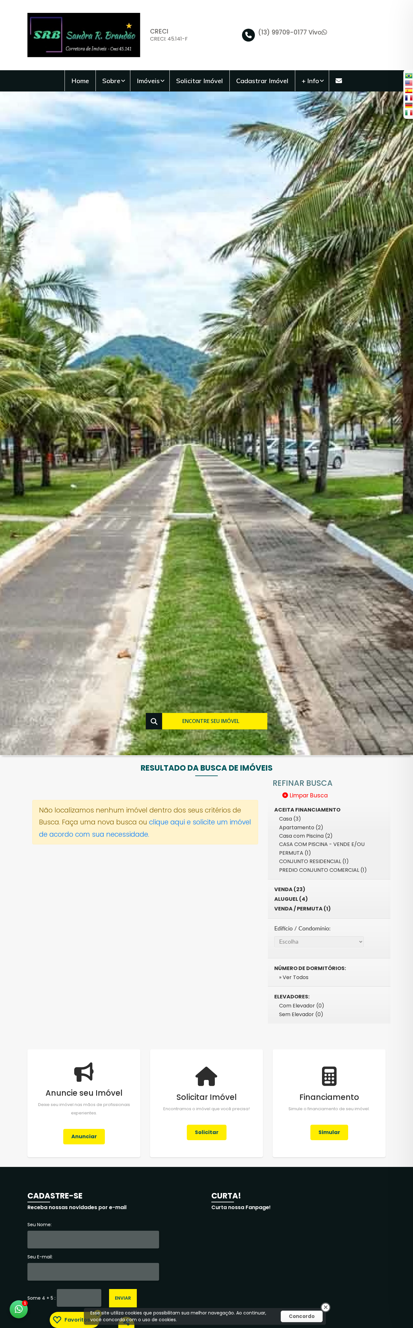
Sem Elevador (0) (301, 1014)
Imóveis (148, 81)
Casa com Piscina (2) (306, 836)
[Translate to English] (408, 83)
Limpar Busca (308, 795)
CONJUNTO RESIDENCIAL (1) (314, 861)
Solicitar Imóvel (199, 81)
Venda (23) (289, 889)
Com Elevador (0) (301, 1005)
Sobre (111, 81)
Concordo (302, 1316)
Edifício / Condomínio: (302, 928)
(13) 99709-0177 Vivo (290, 32)
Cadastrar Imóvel (262, 81)
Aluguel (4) (291, 899)
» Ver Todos (293, 977)
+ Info (310, 81)
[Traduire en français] (408, 98)
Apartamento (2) (301, 827)
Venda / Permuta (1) (302, 908)
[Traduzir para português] (408, 75)
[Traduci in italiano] (408, 112)
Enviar (123, 1298)
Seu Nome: (39, 1224)
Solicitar (206, 1132)
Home (80, 81)
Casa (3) (290, 819)
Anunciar (84, 1136)
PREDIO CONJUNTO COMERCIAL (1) (323, 870)
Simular (329, 1132)
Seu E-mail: (40, 1257)
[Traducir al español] (408, 90)
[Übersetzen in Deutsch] (408, 105)
